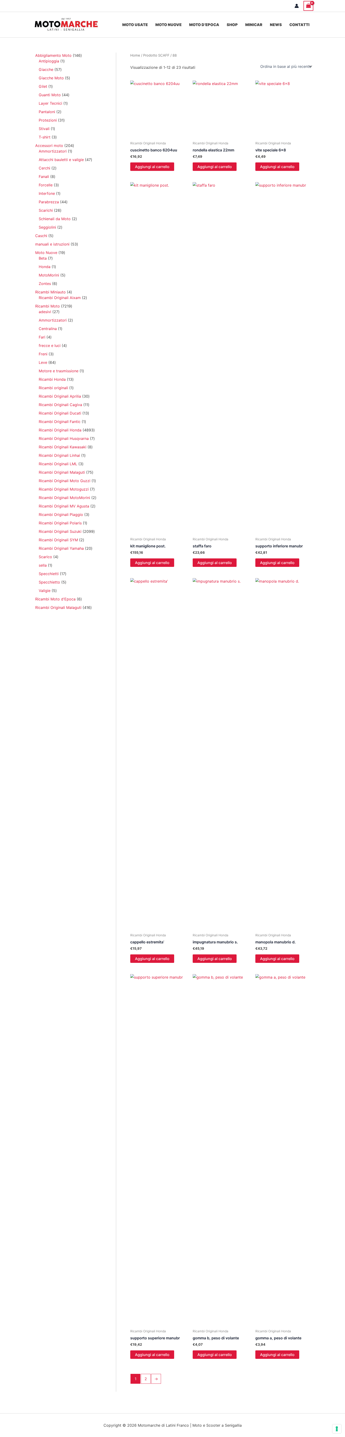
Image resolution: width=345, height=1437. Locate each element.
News (276, 24)
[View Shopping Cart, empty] (308, 6)
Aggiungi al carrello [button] (152, 166)
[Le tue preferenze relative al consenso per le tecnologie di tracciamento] (336, 1428)
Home (135, 55)
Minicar (253, 24)
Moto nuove (168, 24)
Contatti (299, 24)
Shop (232, 24)
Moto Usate (135, 24)
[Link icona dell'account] (297, 6)
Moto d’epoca (204, 24)
